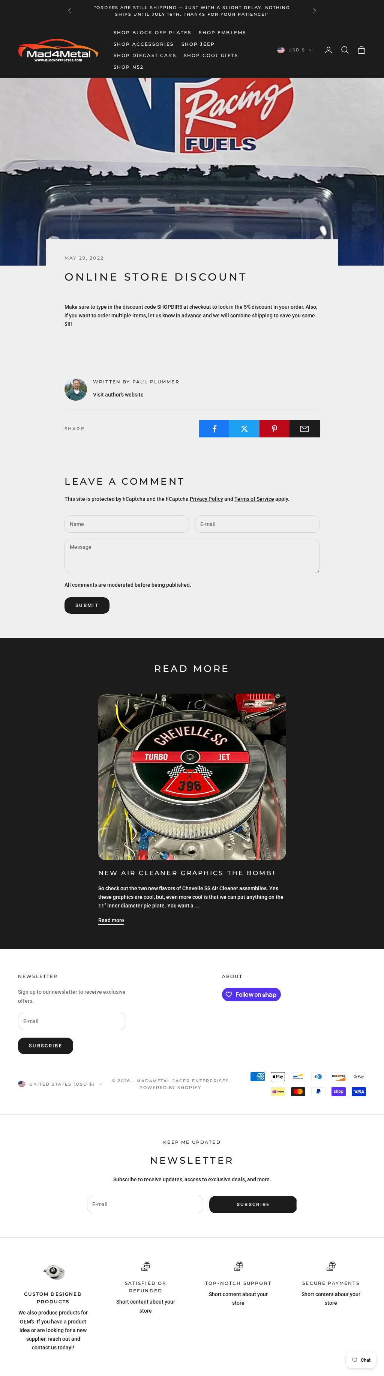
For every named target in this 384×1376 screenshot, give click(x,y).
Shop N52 (129, 67)
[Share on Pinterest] (275, 429)
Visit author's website (118, 395)
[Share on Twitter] (244, 429)
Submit (87, 605)
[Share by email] (305, 429)
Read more (111, 920)
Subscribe (45, 1046)
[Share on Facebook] (214, 429)
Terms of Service (254, 499)
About (232, 976)
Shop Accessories (144, 44)
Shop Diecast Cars (145, 55)
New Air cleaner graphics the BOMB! (187, 873)
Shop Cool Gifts (211, 55)
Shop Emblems (222, 32)
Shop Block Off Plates (152, 32)
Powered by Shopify (171, 1087)
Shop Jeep (198, 44)
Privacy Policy (206, 499)
